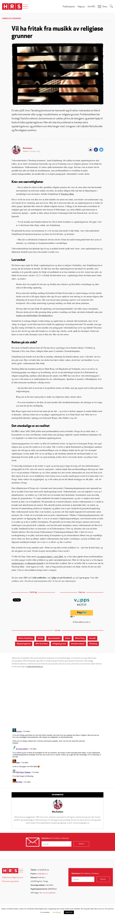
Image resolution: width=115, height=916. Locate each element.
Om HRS (91, 7)
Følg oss (81, 7)
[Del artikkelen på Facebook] (96, 149)
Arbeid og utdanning (11, 19)
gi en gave (84, 577)
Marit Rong (80, 638)
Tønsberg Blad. (67, 193)
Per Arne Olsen (42, 644)
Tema (104, 7)
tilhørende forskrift (35, 563)
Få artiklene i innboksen (55, 838)
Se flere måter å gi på (80, 621)
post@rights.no (42, 874)
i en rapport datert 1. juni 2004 (49, 556)
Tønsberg (93, 644)
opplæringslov (18, 563)
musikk (93, 638)
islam (68, 638)
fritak (41, 638)
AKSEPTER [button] (69, 912)
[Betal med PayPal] (81, 612)
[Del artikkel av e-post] (90, 149)
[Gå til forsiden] (12, 870)
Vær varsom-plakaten (47, 893)
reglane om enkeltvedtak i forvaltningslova (34, 315)
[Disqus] (57, 698)
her (56, 581)
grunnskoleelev (54, 638)
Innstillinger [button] (57, 912)
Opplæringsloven (24, 644)
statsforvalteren (78, 644)
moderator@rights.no (35, 667)
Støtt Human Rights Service (12, 878)
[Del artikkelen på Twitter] (101, 149)
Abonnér (81, 844)
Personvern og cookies (10, 881)
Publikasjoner (69, 7)
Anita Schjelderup (26, 638)
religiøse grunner (60, 644)
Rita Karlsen (27, 148)
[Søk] (111, 6)
